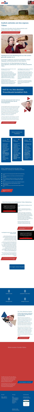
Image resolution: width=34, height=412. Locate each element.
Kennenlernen (14, 401)
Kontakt (13, 402)
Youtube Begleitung (15, 398)
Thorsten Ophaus (15, 399)
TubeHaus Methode (15, 397)
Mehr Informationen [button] (9, 209)
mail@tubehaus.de (4, 397)
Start (13, 396)
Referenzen (14, 400)
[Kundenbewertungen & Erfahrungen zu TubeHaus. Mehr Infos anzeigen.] (28, 403)
